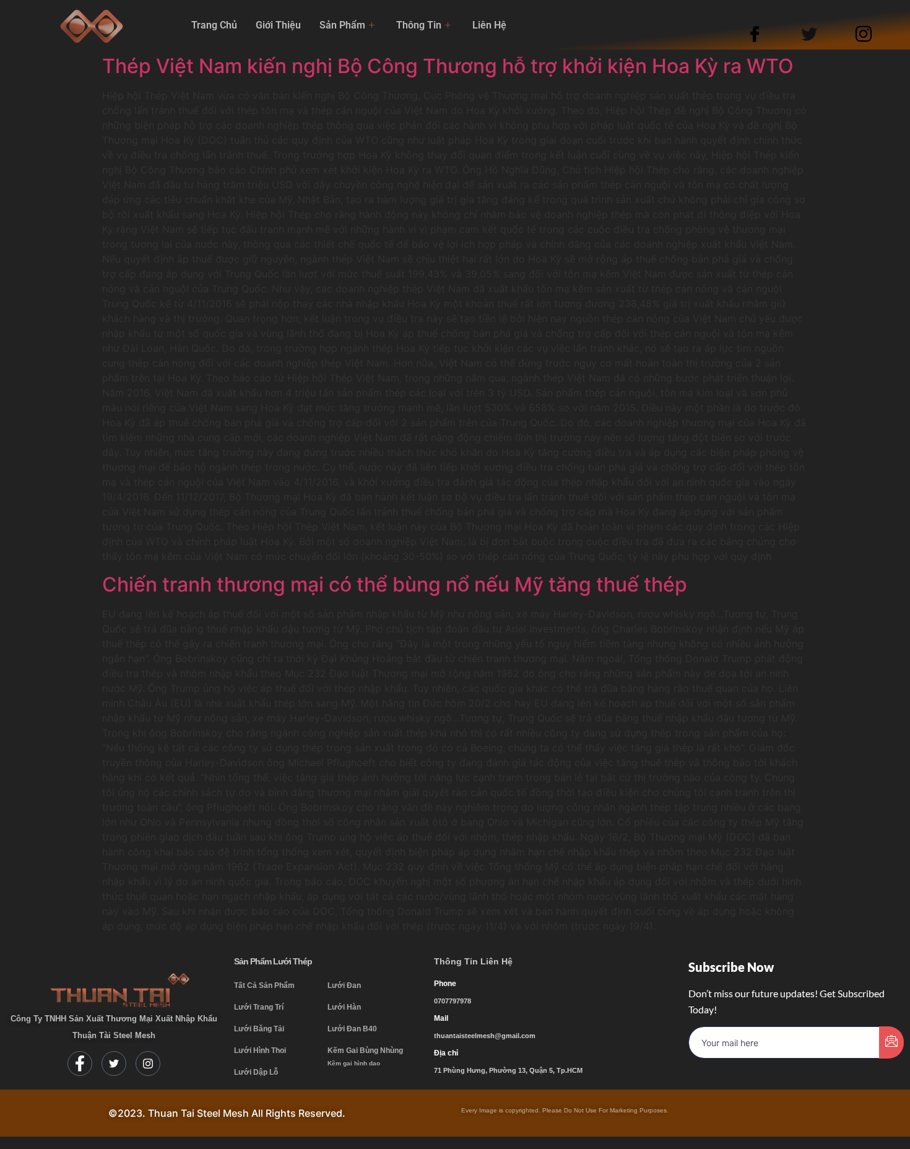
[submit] (891, 1042)
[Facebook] (766, 32)
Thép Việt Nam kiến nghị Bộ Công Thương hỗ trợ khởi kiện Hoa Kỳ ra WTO (448, 66)
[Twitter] (820, 32)
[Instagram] (875, 32)
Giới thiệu (278, 25)
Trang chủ (214, 25)
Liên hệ (489, 25)
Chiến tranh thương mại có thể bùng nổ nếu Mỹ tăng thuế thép (394, 584)
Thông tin (418, 25)
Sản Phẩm (342, 25)
